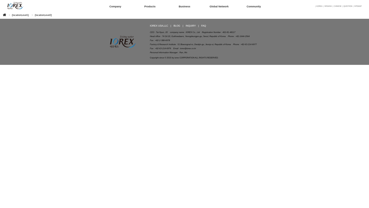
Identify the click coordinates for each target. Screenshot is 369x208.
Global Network (219, 6)
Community (254, 6)
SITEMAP (358, 6)
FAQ (203, 25)
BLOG (177, 25)
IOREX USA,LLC (159, 25)
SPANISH (328, 6)
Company (115, 6)
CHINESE (337, 6)
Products (150, 6)
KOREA (319, 6)
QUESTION (347, 6)
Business (184, 6)
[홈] (4, 15)
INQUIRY (191, 25)
